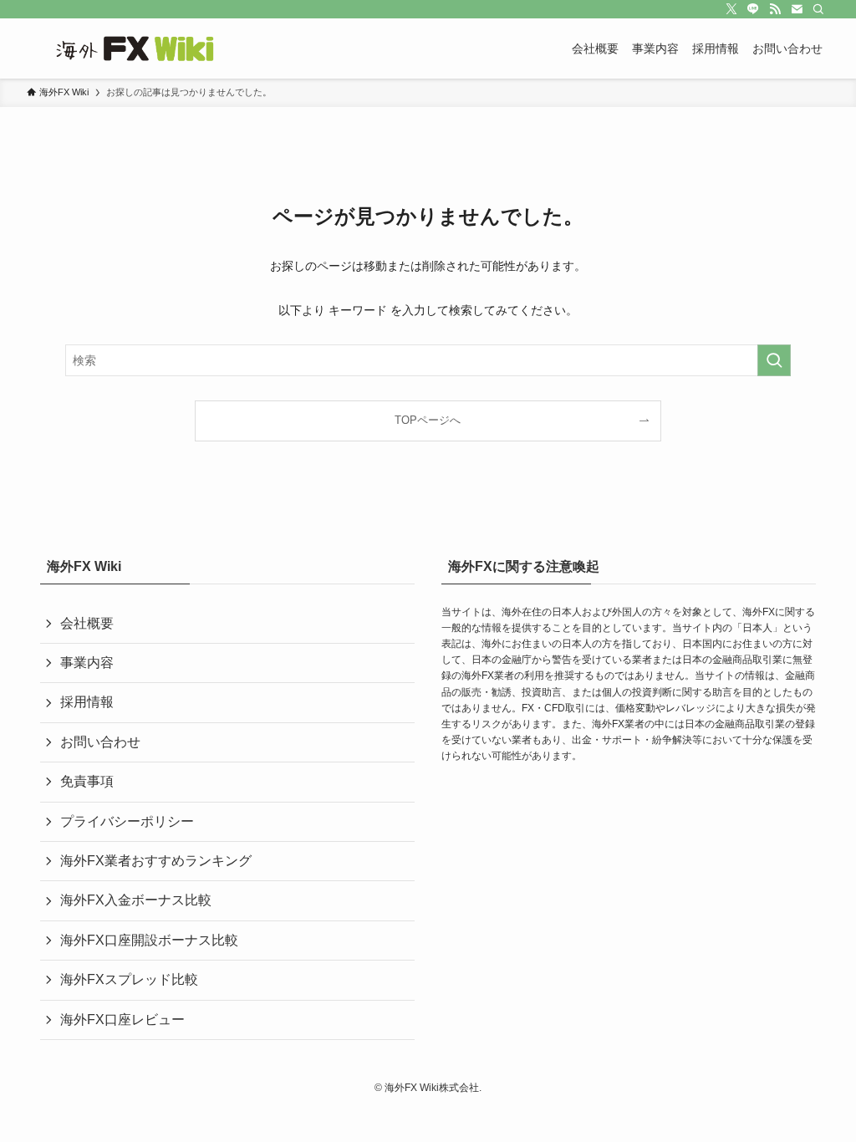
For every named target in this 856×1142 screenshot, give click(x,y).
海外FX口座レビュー (122, 1019)
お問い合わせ (100, 742)
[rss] (775, 9)
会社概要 (87, 623)
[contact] (797, 9)
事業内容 (87, 662)
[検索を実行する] (774, 360)
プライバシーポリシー (127, 821)
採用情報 (87, 702)
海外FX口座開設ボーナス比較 (149, 940)
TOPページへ (428, 420)
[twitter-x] (731, 9)
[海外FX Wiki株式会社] (139, 48)
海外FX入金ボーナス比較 (135, 900)
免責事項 (87, 781)
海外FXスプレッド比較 (129, 979)
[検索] (818, 9)
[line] (753, 9)
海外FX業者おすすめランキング (156, 861)
